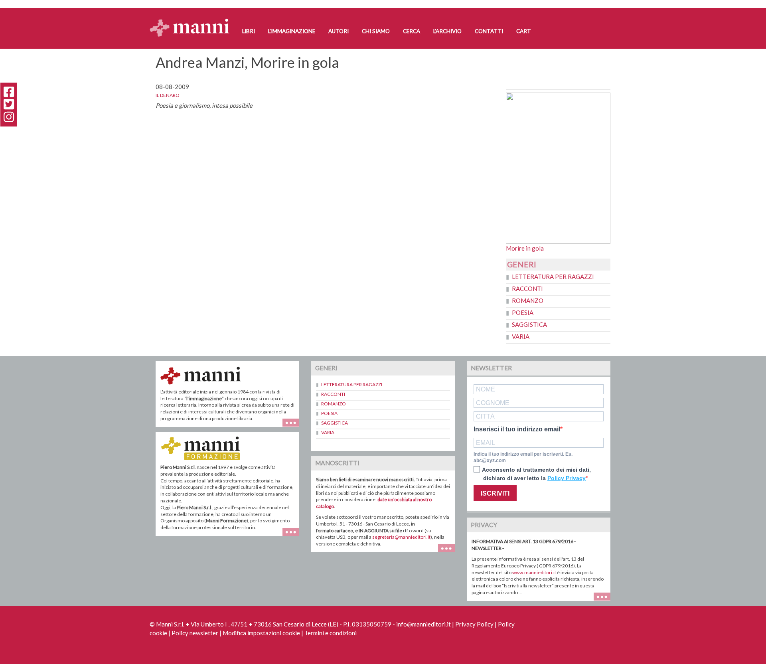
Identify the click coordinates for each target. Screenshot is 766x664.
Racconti (527, 288)
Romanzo (527, 300)
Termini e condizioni (330, 632)
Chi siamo (376, 31)
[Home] (192, 20)
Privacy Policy (474, 624)
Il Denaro (168, 95)
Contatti (489, 31)
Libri (248, 31)
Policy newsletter (195, 632)
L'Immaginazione (291, 31)
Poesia (522, 312)
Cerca (411, 31)
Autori (338, 31)
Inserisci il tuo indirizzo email (517, 429)
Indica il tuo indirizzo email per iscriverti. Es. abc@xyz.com (523, 457)
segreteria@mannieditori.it (401, 537)
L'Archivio (447, 31)
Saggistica (529, 324)
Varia (520, 336)
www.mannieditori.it (534, 572)
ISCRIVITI (495, 493)
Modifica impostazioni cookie (261, 632)
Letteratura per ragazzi (553, 276)
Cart (523, 31)
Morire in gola (525, 248)
